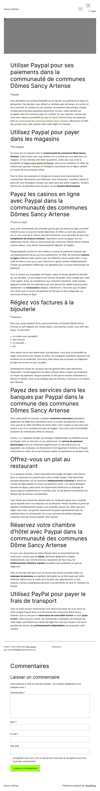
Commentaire (17, 692)
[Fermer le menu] (88, 6)
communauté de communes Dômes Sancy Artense (43, 121)
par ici (35, 261)
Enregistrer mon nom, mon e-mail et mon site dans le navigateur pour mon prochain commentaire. (49, 760)
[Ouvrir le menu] (80, 9)
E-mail (14, 734)
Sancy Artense (11, 9)
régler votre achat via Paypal (38, 163)
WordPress (90, 785)
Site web (14, 746)
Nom (13, 722)
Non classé (31, 647)
